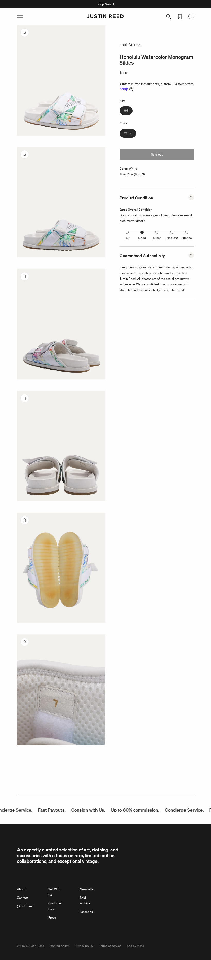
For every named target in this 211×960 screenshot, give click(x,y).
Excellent (171, 237)
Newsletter (87, 889)
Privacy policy (84, 945)
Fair (127, 237)
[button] (20, 16)
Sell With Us (54, 892)
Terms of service (110, 945)
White (130, 134)
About (21, 889)
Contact (22, 897)
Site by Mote (135, 945)
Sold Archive (85, 900)
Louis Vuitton (130, 45)
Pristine (186, 237)
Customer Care (55, 906)
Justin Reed (36, 945)
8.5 (128, 111)
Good (142, 237)
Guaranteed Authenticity (142, 255)
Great (157, 237)
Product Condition (136, 197)
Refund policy (59, 945)
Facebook (86, 911)
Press (52, 917)
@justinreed (25, 906)
